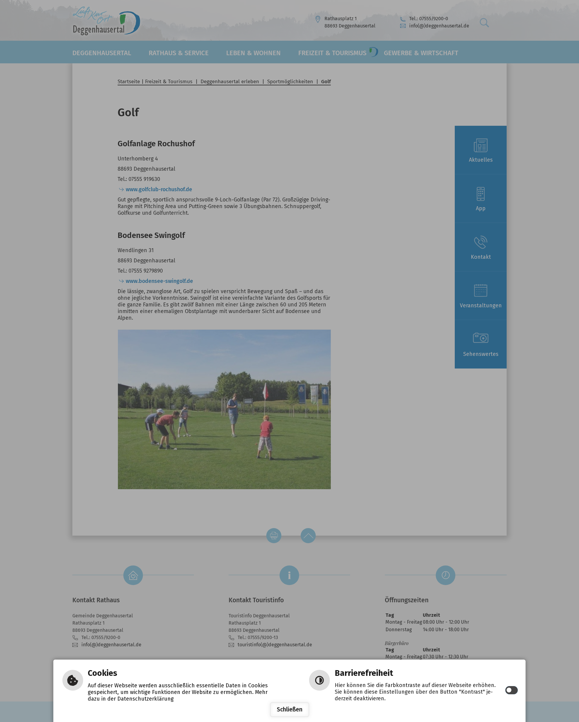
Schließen (289, 709)
